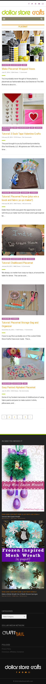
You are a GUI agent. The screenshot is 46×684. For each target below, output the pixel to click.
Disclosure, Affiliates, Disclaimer (13, 652)
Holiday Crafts (23, 127)
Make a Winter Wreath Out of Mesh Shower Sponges (20, 594)
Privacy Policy (6, 649)
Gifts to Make (17, 383)
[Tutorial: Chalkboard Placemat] (23, 240)
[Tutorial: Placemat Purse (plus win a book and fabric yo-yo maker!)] (23, 173)
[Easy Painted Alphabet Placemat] (23, 364)
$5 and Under (7, 127)
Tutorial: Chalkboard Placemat (17, 262)
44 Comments (26, 203)
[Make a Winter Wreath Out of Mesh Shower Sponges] (23, 555)
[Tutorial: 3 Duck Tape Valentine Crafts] (23, 109)
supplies (38, 127)
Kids (32, 127)
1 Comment (23, 72)
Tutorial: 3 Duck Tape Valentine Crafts (21, 133)
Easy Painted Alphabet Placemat (18, 387)
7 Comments (29, 330)
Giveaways (25, 192)
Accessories (15, 192)
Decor (24, 65)
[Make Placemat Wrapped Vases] (23, 46)
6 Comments (26, 266)
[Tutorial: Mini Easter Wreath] (23, 479)
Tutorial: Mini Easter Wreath (11, 516)
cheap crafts (16, 65)
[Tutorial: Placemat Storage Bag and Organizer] (23, 300)
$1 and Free (6, 65)
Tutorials (6, 130)
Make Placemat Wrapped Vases (18, 68)
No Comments (26, 137)
